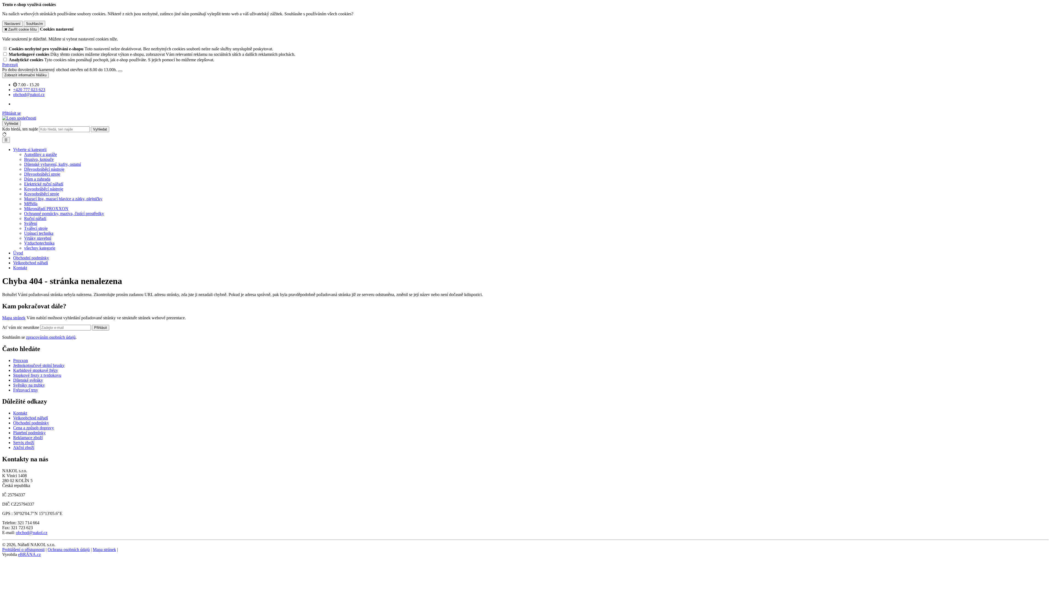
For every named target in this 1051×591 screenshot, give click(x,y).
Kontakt (20, 267)
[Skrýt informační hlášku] (120, 71)
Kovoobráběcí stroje (41, 194)
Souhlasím (34, 24)
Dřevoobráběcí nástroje (44, 169)
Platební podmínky (29, 432)
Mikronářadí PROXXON (46, 208)
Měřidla (30, 203)
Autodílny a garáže (40, 154)
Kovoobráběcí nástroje (43, 189)
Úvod (18, 253)
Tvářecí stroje (36, 228)
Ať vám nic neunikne (21, 327)
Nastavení (12, 24)
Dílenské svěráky (28, 380)
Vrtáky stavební (37, 238)
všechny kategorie (39, 248)
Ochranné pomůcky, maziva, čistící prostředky (64, 213)
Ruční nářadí (35, 218)
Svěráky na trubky (29, 385)
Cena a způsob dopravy (33, 427)
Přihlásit (100, 328)
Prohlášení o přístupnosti (23, 549)
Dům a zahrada (37, 179)
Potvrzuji (10, 64)
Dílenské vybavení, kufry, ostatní (52, 164)
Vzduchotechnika (39, 243)
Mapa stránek (13, 317)
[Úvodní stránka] (19, 118)
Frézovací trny (25, 390)
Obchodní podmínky (31, 258)
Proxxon (20, 360)
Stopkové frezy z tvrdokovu (37, 375)
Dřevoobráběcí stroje (42, 174)
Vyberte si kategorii (30, 149)
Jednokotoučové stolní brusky (39, 365)
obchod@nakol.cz (31, 532)
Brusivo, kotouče (39, 159)
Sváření (30, 223)
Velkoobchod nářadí (30, 262)
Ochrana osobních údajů (69, 549)
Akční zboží (23, 447)
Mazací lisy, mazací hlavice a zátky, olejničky (63, 198)
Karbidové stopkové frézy (35, 370)
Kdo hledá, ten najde (20, 129)
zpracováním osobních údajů (51, 337)
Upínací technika (38, 233)
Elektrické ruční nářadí (43, 184)
